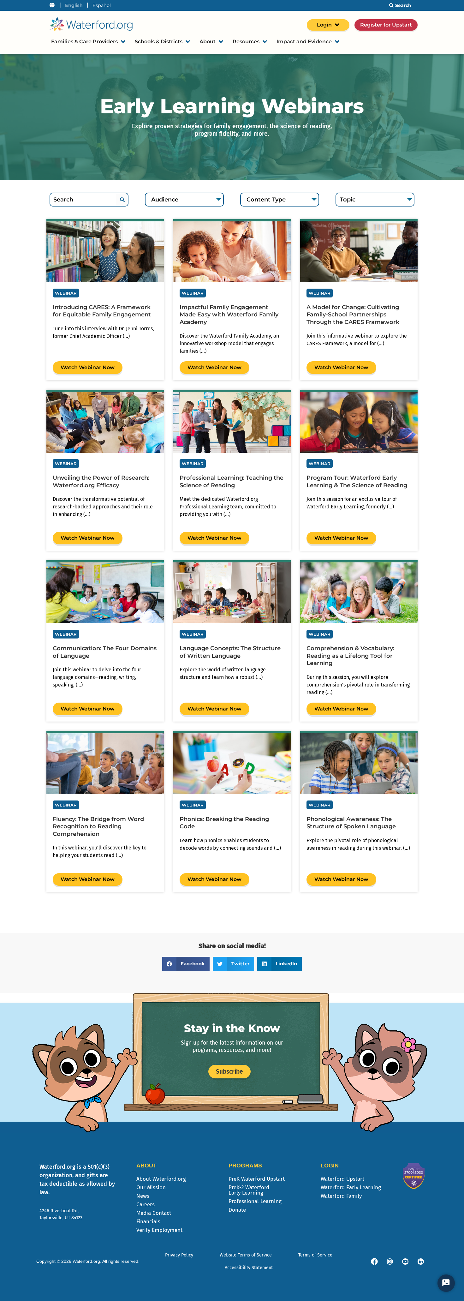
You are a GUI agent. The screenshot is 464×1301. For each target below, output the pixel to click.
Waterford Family (341, 1196)
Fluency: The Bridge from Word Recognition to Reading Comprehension (98, 826)
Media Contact (153, 1213)
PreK (257, 1179)
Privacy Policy (179, 1255)
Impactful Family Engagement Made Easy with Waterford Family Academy (229, 315)
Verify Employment (159, 1230)
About (207, 42)
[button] (186, 964)
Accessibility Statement (249, 1267)
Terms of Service (315, 1255)
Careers (145, 1204)
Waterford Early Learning (351, 1187)
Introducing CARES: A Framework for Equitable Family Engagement (102, 311)
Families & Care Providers (84, 42)
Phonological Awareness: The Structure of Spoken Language (351, 823)
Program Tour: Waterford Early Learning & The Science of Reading (356, 481)
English (74, 5)
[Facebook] (374, 1261)
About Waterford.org (161, 1179)
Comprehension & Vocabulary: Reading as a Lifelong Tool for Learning (350, 656)
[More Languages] (52, 5)
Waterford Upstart (342, 1179)
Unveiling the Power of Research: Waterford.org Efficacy (101, 481)
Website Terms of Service (246, 1255)
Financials (148, 1221)
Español (101, 5)
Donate (237, 1210)
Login (324, 25)
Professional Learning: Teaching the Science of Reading (231, 481)
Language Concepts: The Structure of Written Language (230, 652)
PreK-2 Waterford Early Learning (249, 1190)
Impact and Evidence (304, 42)
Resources (246, 42)
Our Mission (151, 1187)
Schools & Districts (158, 42)
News (142, 1196)
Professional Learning (255, 1201)
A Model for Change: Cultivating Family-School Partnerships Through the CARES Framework (352, 315)
